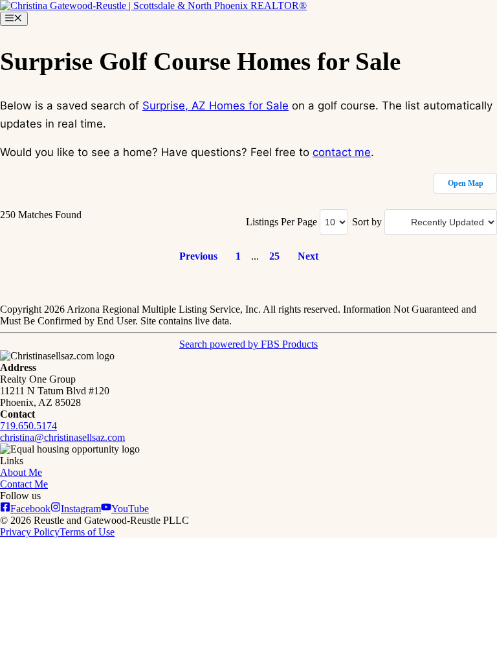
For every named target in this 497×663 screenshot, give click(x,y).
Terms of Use (87, 531)
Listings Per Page (281, 221)
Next (308, 256)
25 (274, 256)
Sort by (367, 221)
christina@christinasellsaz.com (62, 437)
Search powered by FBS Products (248, 344)
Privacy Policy (30, 531)
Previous (198, 256)
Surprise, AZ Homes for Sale (215, 105)
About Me (21, 472)
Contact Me (24, 483)
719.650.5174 (28, 425)
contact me (342, 152)
